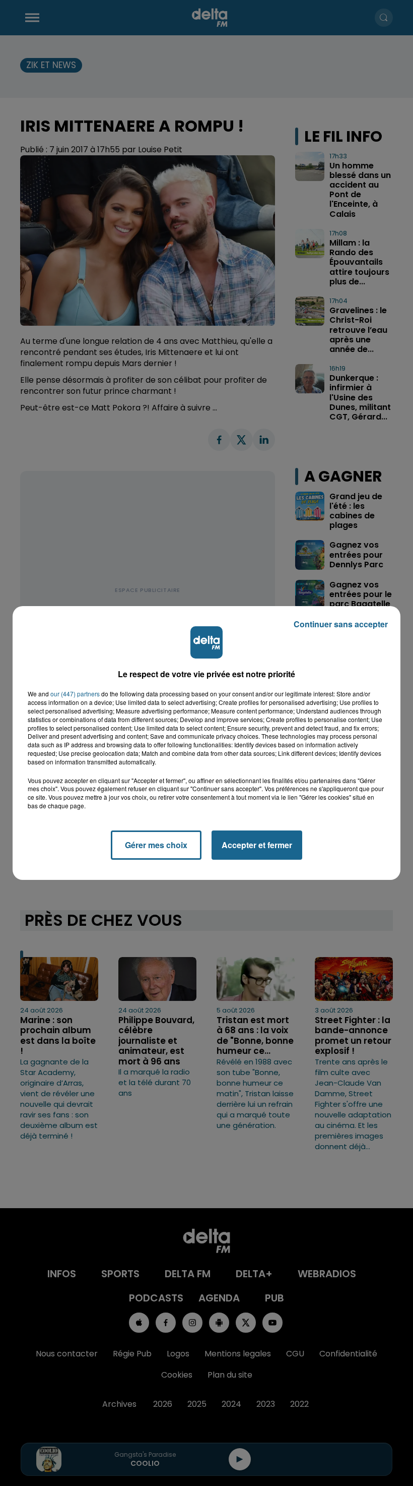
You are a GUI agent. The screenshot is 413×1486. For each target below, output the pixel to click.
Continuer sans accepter (341, 624)
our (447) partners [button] (75, 694)
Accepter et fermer (257, 845)
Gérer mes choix (156, 845)
